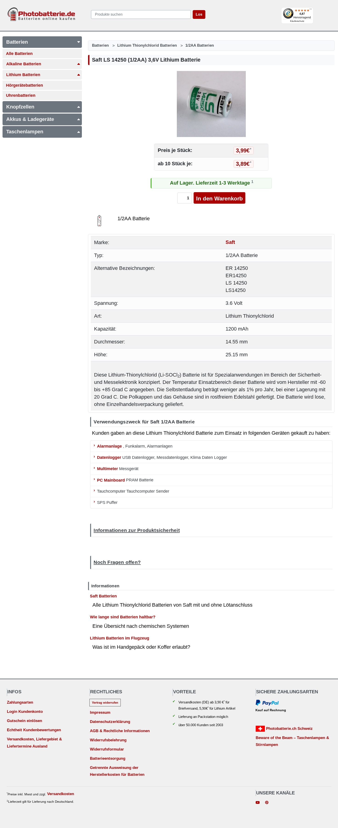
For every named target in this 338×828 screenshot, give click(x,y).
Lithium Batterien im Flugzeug (119, 638)
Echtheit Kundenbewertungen (34, 730)
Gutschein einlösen (24, 721)
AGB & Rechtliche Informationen (120, 731)
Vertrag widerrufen (105, 702)
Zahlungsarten (20, 702)
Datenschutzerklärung (110, 722)
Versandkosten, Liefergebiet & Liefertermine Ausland (34, 742)
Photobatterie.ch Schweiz (289, 728)
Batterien (17, 42)
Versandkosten (60, 794)
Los (199, 14)
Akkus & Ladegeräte (30, 119)
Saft (230, 242)
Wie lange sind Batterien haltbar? (122, 616)
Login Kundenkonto (25, 711)
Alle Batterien (19, 53)
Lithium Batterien (23, 74)
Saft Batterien (103, 596)
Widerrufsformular (107, 749)
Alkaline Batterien (23, 64)
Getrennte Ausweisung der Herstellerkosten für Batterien (117, 771)
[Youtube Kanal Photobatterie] (257, 803)
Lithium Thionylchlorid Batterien (147, 45)
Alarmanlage (109, 446)
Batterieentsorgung (107, 758)
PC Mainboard (111, 479)
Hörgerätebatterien (24, 85)
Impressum (100, 712)
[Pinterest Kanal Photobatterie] (267, 803)
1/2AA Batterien (199, 45)
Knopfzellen (20, 107)
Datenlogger (109, 457)
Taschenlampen (24, 131)
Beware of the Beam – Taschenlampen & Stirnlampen (292, 741)
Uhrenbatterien (20, 95)
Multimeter (107, 468)
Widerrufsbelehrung (108, 740)
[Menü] (310, 10)
